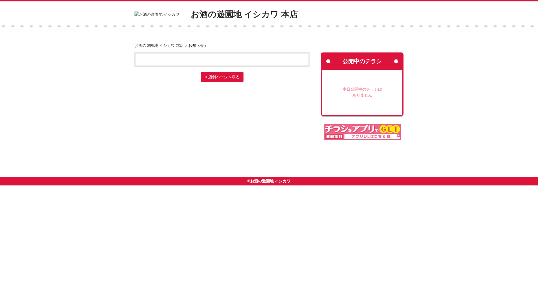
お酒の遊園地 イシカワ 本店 (159, 45)
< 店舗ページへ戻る (222, 77)
